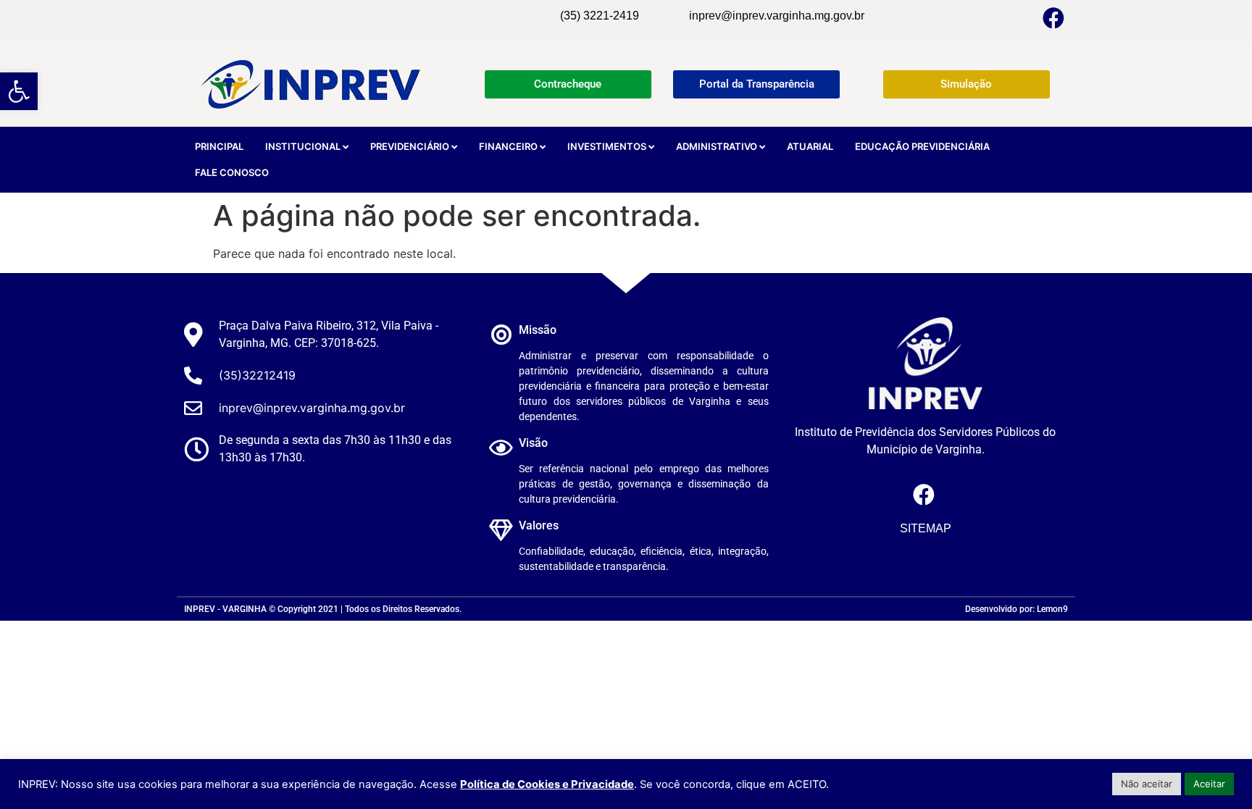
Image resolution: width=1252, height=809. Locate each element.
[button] (19, 91)
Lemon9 (1052, 609)
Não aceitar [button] (1146, 783)
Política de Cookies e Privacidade (547, 784)
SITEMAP (925, 528)
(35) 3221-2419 (599, 15)
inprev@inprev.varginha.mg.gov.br (776, 15)
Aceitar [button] (1209, 783)
